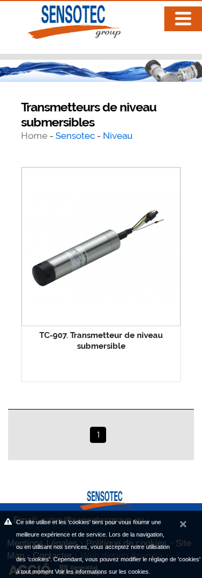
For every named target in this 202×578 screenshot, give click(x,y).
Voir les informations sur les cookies (102, 571)
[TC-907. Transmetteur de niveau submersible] (101, 246)
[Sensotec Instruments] (64, 19)
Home (35, 135)
